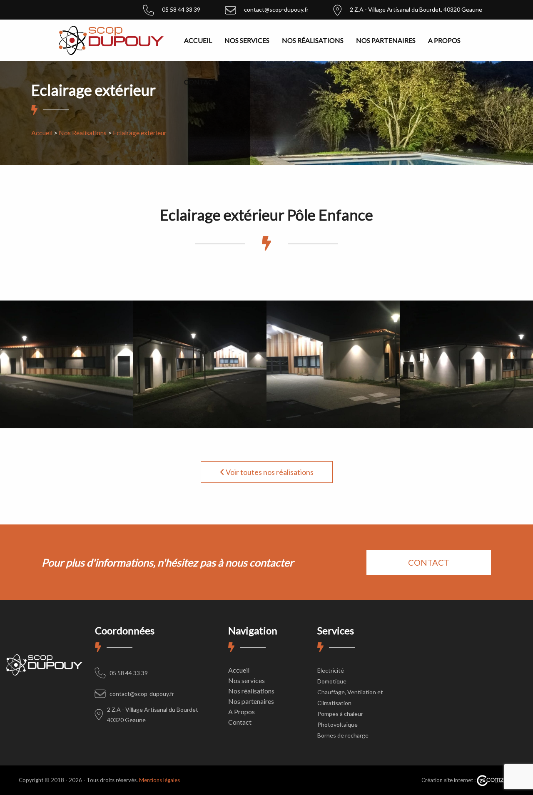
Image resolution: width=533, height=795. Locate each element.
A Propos (444, 40)
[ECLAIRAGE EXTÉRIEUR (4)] (466, 361)
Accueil (198, 40)
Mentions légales (159, 780)
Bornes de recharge (343, 735)
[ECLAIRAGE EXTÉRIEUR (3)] (333, 361)
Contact (200, 82)
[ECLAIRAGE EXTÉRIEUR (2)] (199, 361)
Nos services (246, 40)
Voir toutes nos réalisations (269, 472)
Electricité (330, 670)
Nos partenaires (386, 40)
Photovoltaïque (337, 724)
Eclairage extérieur (140, 133)
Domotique (331, 681)
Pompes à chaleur (340, 713)
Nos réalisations (313, 40)
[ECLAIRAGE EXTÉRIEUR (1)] (66, 361)
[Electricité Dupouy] (111, 39)
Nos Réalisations (83, 133)
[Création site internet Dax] (495, 780)
